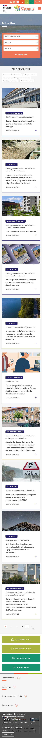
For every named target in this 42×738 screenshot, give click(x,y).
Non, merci (34, 730)
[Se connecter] (31, 2)
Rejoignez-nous (23, 639)
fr (36, 2)
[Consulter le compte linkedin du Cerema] (11, 1)
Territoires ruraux (27, 81)
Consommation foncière (11, 75)
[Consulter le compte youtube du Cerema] (17, 1)
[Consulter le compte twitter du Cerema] (14, 1)
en (39, 2)
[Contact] (26, 2)
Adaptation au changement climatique (16, 78)
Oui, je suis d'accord (33, 721)
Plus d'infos (8, 734)
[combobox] (21, 37)
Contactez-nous (23, 649)
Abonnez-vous (23, 658)
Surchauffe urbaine (9, 81)
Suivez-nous (23, 667)
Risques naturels (30, 75)
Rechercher (21, 54)
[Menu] (39, 8)
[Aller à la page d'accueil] (23, 7)
